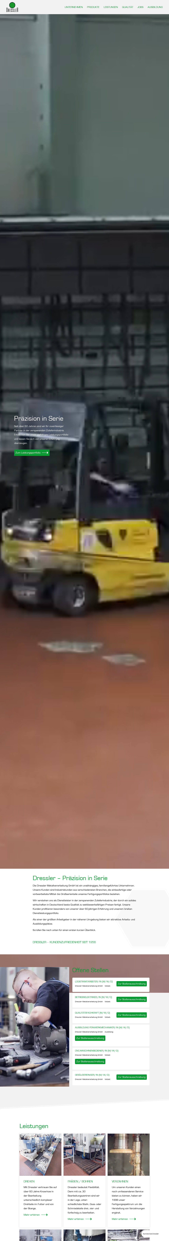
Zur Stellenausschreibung (131, 983)
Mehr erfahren (32, 1214)
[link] (42, 453)
